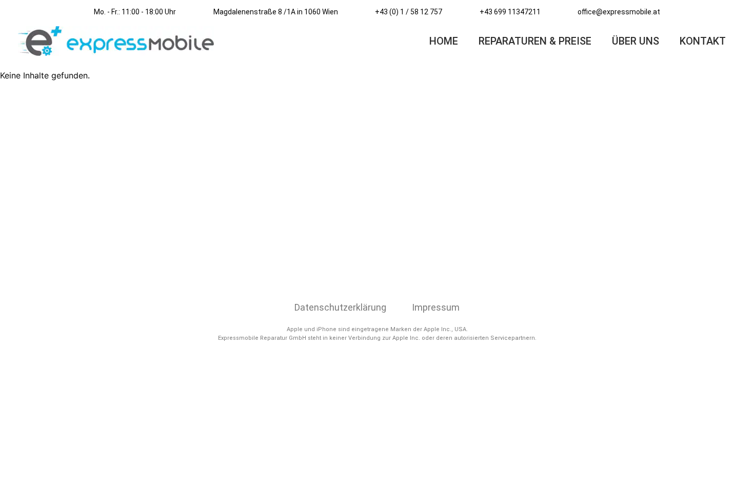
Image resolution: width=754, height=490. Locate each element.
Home (443, 41)
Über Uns (635, 41)
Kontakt (703, 41)
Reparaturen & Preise (535, 41)
